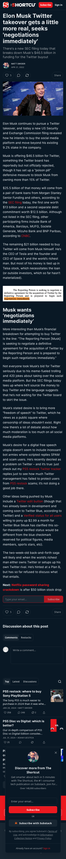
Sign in (58, 5)
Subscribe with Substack (35, 823)
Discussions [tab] (29, 681)
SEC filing (15, 202)
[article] (33, 702)
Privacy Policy (44, 838)
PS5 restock (18, 483)
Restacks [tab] (26, 637)
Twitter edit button (30, 501)
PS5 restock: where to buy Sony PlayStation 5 (22, 693)
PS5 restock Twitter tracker (42, 469)
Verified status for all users (43, 515)
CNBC (25, 236)
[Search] (59, 681)
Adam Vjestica (26, 737)
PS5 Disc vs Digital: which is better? (23, 723)
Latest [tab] (16, 681)
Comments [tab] (11, 637)
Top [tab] (7, 681)
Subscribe (45, 5)
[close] (56, 752)
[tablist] (18, 637)
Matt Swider (18, 63)
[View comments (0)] (18, 75)
